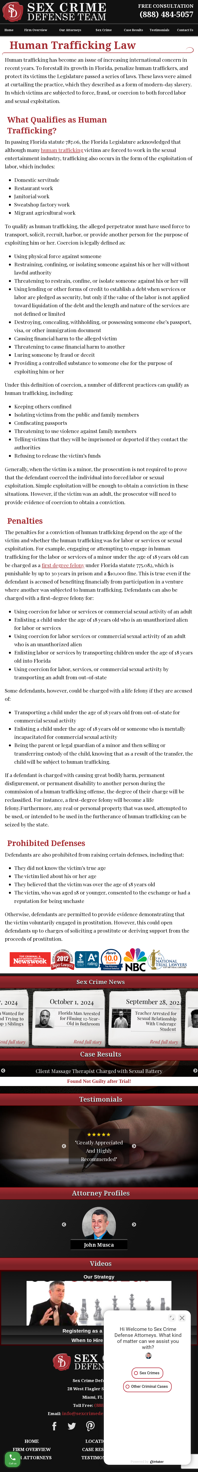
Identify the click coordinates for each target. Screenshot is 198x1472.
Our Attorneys (70, 30)
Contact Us (185, 30)
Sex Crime (104, 30)
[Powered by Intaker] (157, 1461)
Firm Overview (35, 30)
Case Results (133, 30)
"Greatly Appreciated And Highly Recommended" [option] (99, 1146)
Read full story (87, 1041)
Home (9, 30)
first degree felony (63, 565)
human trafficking (62, 149)
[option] (69, 1018)
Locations (99, 1441)
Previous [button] (2, 1070)
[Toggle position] (172, 1318)
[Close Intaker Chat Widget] (182, 1318)
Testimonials (159, 30)
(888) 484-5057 (167, 14)
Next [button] (195, 1070)
